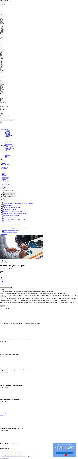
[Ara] (1, 121)
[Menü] (1, 114)
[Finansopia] (4, 116)
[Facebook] (2, 159)
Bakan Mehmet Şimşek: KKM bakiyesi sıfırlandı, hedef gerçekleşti (14, 456)
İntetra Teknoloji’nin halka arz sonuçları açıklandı (11, 452)
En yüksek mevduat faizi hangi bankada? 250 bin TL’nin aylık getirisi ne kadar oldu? (17, 450)
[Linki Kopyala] (12, 288)
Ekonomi (1, 325)
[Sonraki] (3, 200)
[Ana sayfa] (3, 171)
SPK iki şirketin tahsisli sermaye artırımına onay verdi (12, 455)
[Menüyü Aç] (1, 118)
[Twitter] (2, 160)
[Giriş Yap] (1, 123)
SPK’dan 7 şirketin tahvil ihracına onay (9, 453)
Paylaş (3, 306)
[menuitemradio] (9, 192)
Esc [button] (13, 458)
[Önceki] (1, 200)
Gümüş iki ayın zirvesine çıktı (7, 451)
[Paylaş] (2, 282)
